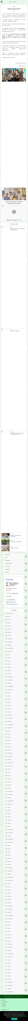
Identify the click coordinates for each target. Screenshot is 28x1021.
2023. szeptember (9, 724)
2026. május (8, 622)
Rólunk (3, 1000)
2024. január (8, 711)
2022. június (8, 772)
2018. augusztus (9, 918)
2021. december (9, 791)
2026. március (8, 629)
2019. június (8, 886)
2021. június (8, 810)
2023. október (8, 721)
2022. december (9, 753)
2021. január (8, 826)
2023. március (8, 743)
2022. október (8, 759)
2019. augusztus (9, 880)
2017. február (8, 976)
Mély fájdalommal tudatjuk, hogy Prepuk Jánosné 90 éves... (17, 434)
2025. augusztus (9, 651)
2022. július (7, 769)
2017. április (8, 969)
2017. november (9, 947)
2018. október (8, 912)
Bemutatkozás (5, 1002)
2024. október (8, 683)
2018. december (9, 906)
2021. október (8, 797)
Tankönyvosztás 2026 (14, 548)
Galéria (3, 1011)
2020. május (8, 851)
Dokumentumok (5, 1009)
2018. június (8, 925)
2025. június (8, 657)
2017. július (7, 960)
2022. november (9, 756)
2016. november (9, 985)
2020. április (8, 855)
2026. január (8, 635)
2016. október (8, 988)
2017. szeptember (9, 953)
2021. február (8, 823)
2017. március (8, 972)
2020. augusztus (9, 842)
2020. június (8, 848)
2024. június (8, 696)
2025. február (8, 670)
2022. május (8, 775)
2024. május (8, 699)
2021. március (8, 820)
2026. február (8, 632)
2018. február (8, 937)
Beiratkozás (7, 560)
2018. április (8, 931)
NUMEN (22, 996)
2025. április (8, 664)
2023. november (9, 718)
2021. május (8, 813)
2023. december (9, 715)
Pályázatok (7, 569)
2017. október (8, 950)
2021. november (9, 794)
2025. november (9, 642)
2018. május (8, 928)
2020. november (9, 832)
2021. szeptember (9, 801)
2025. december (9, 638)
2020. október (8, 836)
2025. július (7, 654)
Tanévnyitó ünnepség (14, 330)
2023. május (8, 737)
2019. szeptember (9, 877)
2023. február (8, 747)
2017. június (8, 963)
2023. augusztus (9, 727)
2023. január (8, 750)
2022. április (8, 778)
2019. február (8, 899)
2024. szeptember (9, 686)
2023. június (8, 734)
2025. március (8, 667)
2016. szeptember (9, 991)
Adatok (3, 1003)
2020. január (8, 864)
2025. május (8, 661)
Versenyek (7, 566)
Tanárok (4, 1006)
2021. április (8, 816)
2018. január (8, 941)
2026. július (7, 616)
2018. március (8, 934)
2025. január (8, 673)
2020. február (8, 861)
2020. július (7, 845)
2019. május (8, 890)
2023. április (8, 740)
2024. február (8, 708)
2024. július (7, 692)
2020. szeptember (9, 839)
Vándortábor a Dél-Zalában (15, 541)
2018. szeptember (9, 915)
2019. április (8, 893)
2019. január (8, 902)
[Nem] (24, 1016)
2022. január (8, 788)
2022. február (8, 785)
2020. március (8, 858)
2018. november (9, 909)
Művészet (7, 554)
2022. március (8, 781)
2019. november (9, 871)
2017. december (9, 944)
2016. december (9, 982)
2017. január (8, 979)
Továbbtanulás (8, 563)
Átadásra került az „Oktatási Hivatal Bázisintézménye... (17, 229)
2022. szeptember (9, 762)
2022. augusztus (9, 766)
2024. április (8, 702)
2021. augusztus (9, 804)
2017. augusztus (9, 956)
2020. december (9, 829)
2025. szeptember (9, 648)
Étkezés (7, 572)
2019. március (8, 896)
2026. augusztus (9, 613)
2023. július (7, 731)
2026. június (8, 619)
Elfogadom (14, 1019)
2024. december (9, 676)
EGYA (6, 557)
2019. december (9, 867)
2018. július (7, 921)
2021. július (7, 807)
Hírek (14, 6)
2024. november (9, 680)
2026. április (8, 626)
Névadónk (4, 1005)
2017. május (8, 966)
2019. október (8, 874)
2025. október (8, 645)
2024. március (8, 705)
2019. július (7, 883)
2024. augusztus (9, 689)
